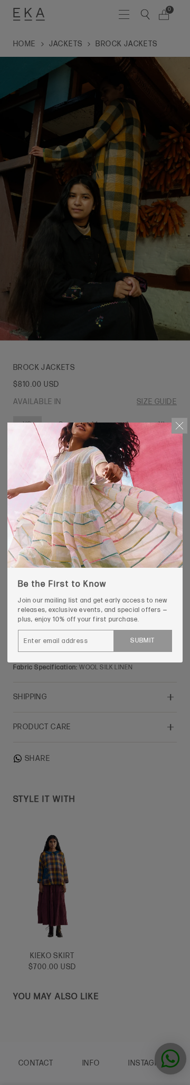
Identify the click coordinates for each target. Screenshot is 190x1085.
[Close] (179, 426)
